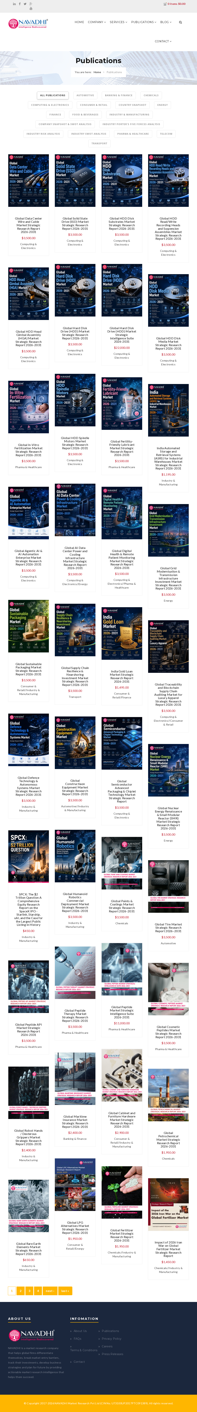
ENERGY (162, 105)
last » (65, 1291)
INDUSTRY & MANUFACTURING (129, 114)
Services (117, 22)
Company (96, 22)
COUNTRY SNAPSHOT (132, 105)
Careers (107, 1346)
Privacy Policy (111, 1338)
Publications (143, 22)
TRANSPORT (99, 143)
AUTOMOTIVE (85, 95)
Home (79, 22)
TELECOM (166, 133)
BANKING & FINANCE (119, 95)
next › (50, 1291)
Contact (162, 41)
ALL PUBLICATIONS (52, 95)
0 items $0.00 (176, 3)
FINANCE (55, 114)
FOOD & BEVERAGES (85, 114)
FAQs (77, 1338)
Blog (165, 22)
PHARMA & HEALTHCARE (133, 133)
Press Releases (112, 1354)
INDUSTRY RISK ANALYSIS (43, 133)
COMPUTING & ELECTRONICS (50, 105)
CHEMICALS (151, 95)
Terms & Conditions (83, 1350)
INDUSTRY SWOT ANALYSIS (88, 133)
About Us (80, 1331)
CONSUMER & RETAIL (94, 105)
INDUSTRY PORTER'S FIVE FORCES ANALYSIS (131, 124)
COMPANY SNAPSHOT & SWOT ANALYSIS (65, 124)
